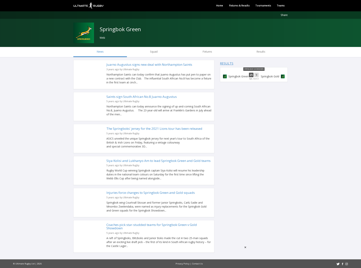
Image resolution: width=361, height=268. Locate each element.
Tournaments (263, 5)
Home (219, 5)
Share (284, 15)
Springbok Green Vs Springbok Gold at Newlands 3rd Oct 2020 (254, 76)
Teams (281, 5)
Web (102, 37)
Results (226, 63)
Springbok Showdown (254, 69)
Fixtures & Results (239, 5)
